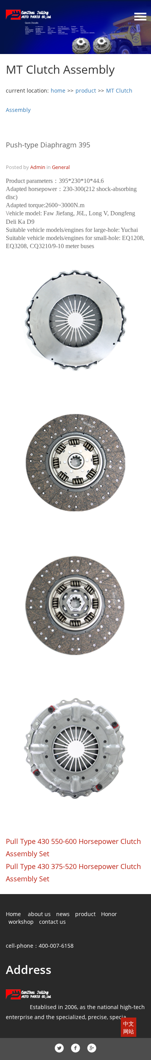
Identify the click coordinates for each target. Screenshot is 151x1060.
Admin (37, 167)
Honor (109, 914)
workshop (21, 921)
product (86, 90)
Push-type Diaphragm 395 (48, 144)
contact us (52, 921)
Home (13, 914)
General (61, 167)
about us (39, 914)
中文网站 (128, 1027)
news (63, 914)
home (58, 90)
